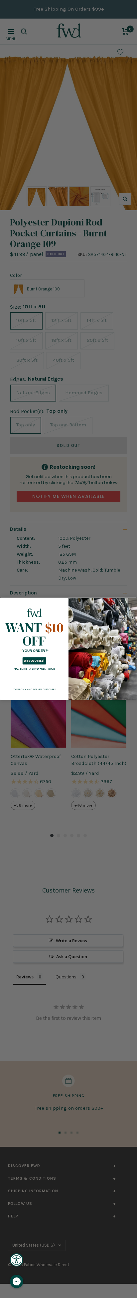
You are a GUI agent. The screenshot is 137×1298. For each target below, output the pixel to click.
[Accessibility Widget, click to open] (16, 1260)
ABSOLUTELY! (34, 661)
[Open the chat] (16, 1281)
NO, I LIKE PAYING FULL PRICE (34, 669)
